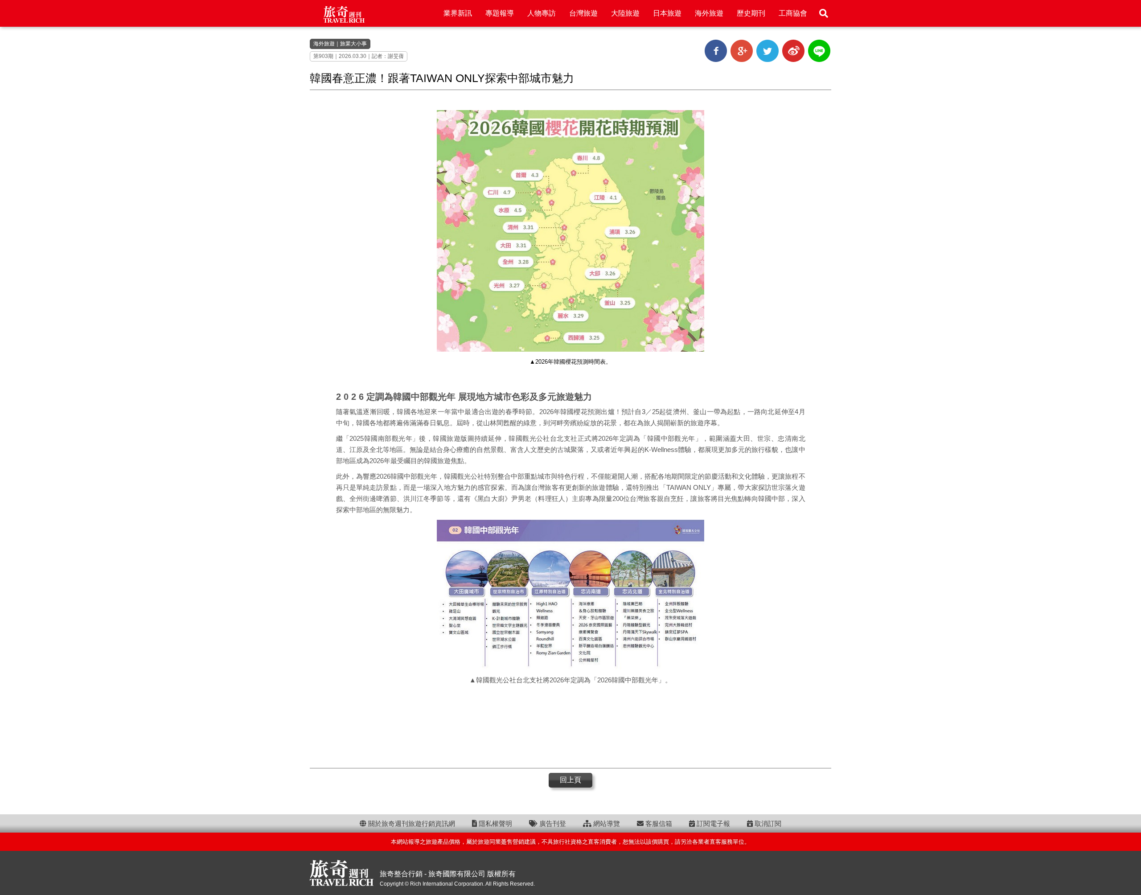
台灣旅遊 (583, 13)
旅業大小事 (353, 44)
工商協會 (793, 13)
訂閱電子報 (712, 823)
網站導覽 (605, 823)
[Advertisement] (570, 726)
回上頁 (570, 780)
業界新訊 (457, 13)
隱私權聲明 (494, 823)
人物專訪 (541, 13)
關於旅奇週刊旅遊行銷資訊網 (410, 823)
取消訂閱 (767, 823)
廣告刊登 (552, 823)
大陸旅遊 (625, 13)
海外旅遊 (709, 13)
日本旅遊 (667, 13)
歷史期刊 (751, 13)
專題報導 (499, 13)
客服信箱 (658, 823)
